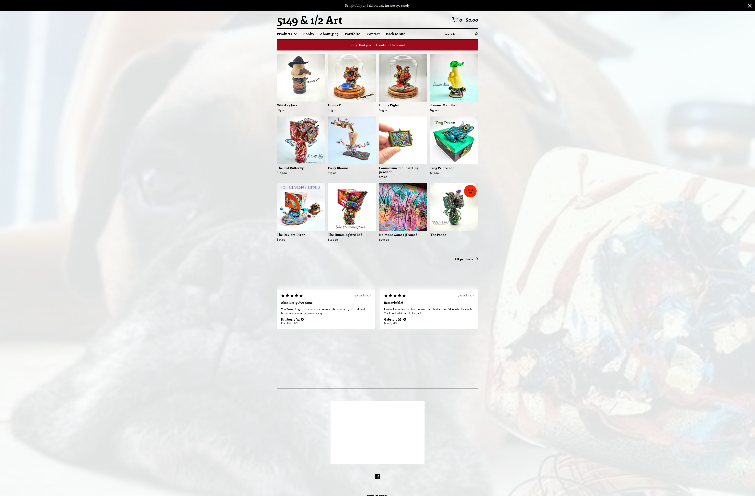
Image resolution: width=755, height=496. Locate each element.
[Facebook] (377, 477)
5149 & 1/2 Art (310, 19)
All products (463, 259)
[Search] (476, 34)
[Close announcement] (750, 5)
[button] (301, 319)
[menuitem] (287, 34)
